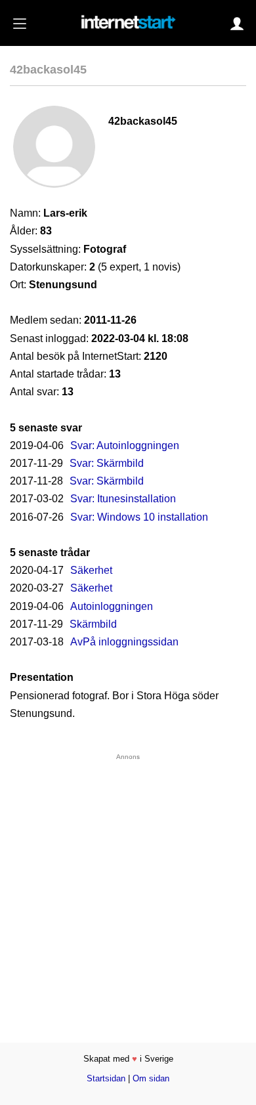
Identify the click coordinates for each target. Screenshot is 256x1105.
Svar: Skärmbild (107, 463)
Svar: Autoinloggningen (124, 445)
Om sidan (151, 1078)
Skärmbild (93, 624)
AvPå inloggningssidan (124, 641)
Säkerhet (91, 570)
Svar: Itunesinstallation (123, 498)
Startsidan (106, 1078)
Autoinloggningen (111, 606)
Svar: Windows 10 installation (139, 517)
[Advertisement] (128, 888)
